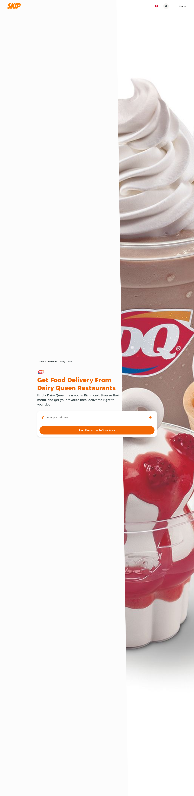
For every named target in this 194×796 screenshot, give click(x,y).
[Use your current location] (150, 417)
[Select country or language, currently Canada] (156, 6)
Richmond (52, 361)
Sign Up (182, 6)
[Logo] (14, 6)
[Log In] (166, 6)
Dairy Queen (66, 361)
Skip (41, 361)
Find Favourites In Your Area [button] (97, 430)
